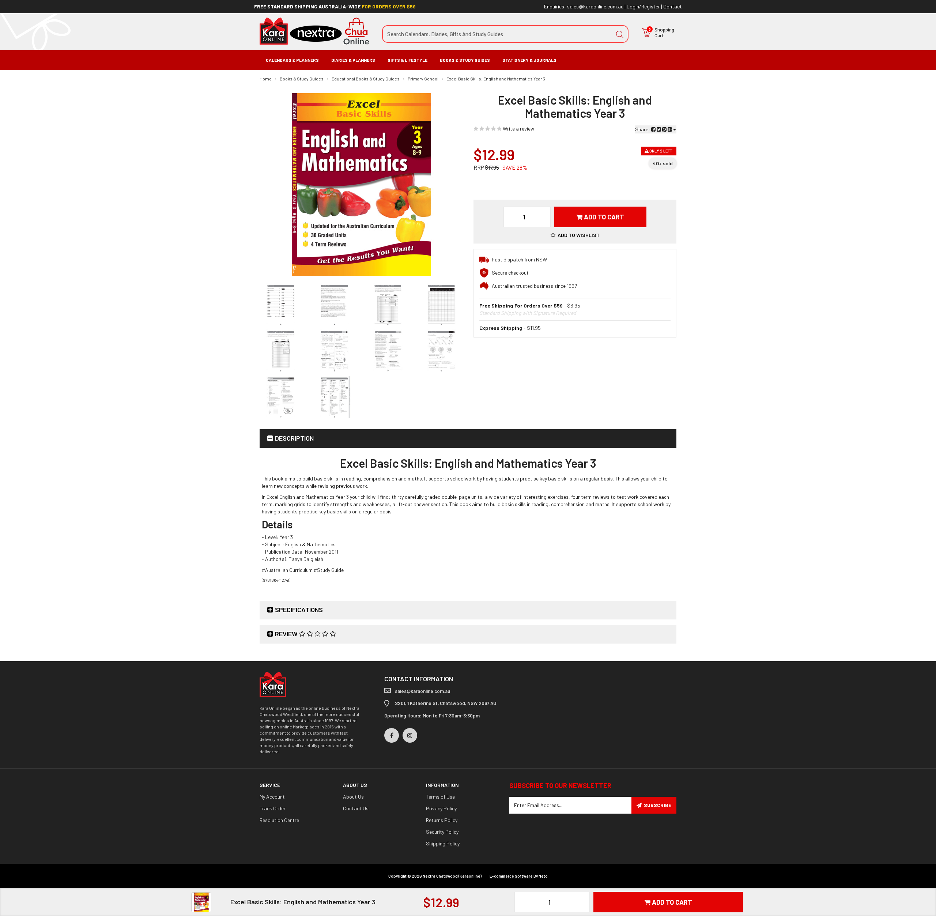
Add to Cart (603, 217)
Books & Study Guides (465, 60)
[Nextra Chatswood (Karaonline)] (314, 30)
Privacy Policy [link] (441, 808)
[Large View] (281, 304)
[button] (575, 235)
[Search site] (619, 34)
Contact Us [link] (356, 808)
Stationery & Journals (529, 60)
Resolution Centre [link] (279, 820)
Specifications (299, 610)
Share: (643, 129)
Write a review (518, 128)
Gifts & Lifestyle (407, 60)
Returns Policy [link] (441, 820)
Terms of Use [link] (440, 797)
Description (294, 438)
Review (287, 634)
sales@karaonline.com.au (595, 6)
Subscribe (657, 805)
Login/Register (643, 6)
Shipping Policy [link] (443, 843)
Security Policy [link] (442, 832)
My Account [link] (272, 797)
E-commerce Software (511, 876)
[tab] (468, 438)
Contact (672, 6)
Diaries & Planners (353, 60)
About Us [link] (353, 797)
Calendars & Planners (292, 60)
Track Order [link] (273, 808)
